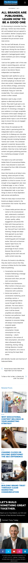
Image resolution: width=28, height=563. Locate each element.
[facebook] (3, 551)
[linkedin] (25, 551)
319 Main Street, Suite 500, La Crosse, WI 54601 (13, 559)
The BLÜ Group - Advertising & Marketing (13, 555)
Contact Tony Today (10, 520)
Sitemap (15, 557)
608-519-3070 (14, 561)
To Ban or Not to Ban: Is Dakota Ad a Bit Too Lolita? (12, 377)
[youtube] (14, 551)
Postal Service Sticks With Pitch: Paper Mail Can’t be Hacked (14, 369)
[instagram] (19, 551)
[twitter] (8, 551)
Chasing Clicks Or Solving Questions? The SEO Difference (12, 454)
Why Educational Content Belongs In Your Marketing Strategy (12, 420)
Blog (2, 414)
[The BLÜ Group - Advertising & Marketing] (11, 4)
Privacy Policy (22, 557)
